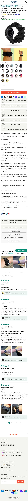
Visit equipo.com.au (17, 452)
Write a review (21, 250)
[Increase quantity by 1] (12, 88)
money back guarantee (8, 206)
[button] (2, 293)
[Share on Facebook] (2, 214)
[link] (14, 14)
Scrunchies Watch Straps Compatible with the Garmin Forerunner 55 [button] (15, 379)
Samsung (7, 5)
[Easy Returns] (14, 234)
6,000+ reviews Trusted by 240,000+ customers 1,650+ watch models (8, 466)
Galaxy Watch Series (16, 5)
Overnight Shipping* (16, 120)
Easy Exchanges (15, 124)
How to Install (15, 110)
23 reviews (17, 14)
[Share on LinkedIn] (7, 214)
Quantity (3, 85)
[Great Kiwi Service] (14, 241)
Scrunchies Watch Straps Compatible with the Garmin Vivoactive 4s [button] (15, 360)
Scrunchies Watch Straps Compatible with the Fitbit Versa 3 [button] (15, 418)
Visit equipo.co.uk (17, 454)
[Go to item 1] (7, 262)
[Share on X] (4, 214)
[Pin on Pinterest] (9, 214)
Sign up (20, 481)
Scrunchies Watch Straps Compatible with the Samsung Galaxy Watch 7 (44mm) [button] (15, 319)
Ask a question (21, 253)
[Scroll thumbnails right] (26, 262)
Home (2, 5)
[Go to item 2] (19, 262)
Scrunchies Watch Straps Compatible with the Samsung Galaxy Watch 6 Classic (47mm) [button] (15, 294)
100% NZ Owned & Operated (16, 129)
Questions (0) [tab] (21, 271)
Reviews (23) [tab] (7, 271)
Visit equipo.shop (17, 455)
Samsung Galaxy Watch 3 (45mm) (9, 6)
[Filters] (2, 276)
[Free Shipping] (14, 230)
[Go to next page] (21, 423)
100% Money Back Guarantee (16, 115)
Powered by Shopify (14, 498)
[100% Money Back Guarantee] (14, 238)
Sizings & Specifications (16, 106)
